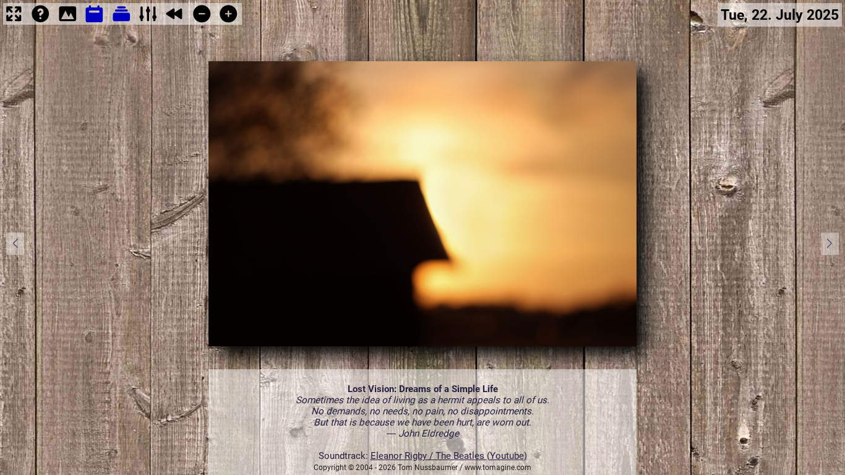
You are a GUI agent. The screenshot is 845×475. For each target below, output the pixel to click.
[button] (830, 243)
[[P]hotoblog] (68, 21)
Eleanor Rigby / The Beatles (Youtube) (449, 455)
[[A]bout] (40, 21)
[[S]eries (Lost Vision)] (121, 21)
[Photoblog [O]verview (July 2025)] (94, 21)
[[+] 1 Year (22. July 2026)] (228, 21)
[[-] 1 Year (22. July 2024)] (202, 21)
